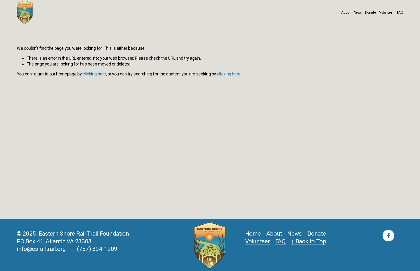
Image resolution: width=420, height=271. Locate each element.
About (345, 12)
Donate (370, 12)
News (358, 12)
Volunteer (386, 12)
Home (253, 233)
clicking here (94, 73)
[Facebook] (388, 235)
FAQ (400, 12)
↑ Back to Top (308, 241)
